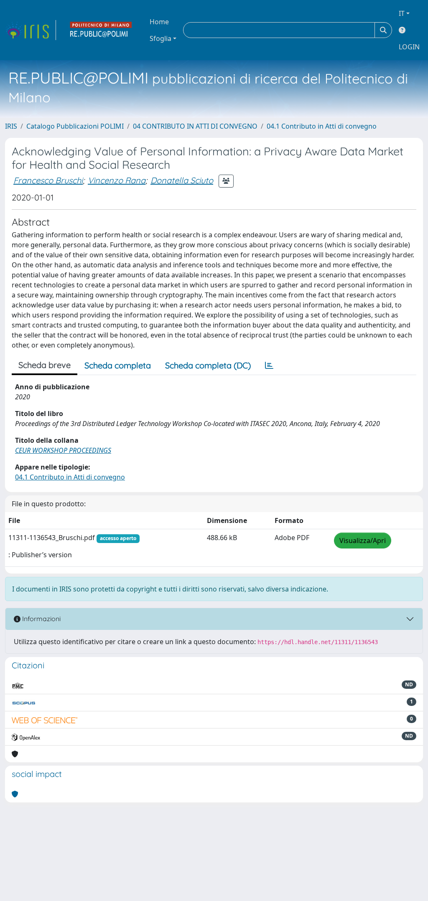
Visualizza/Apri (362, 540)
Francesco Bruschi (48, 180)
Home (159, 21)
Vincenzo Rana (116, 180)
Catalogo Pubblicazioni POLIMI (75, 126)
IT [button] (402, 13)
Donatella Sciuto (181, 180)
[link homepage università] (101, 30)
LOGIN (409, 46)
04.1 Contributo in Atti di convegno (322, 126)
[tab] (269, 365)
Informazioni (40, 618)
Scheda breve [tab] (44, 365)
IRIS (11, 126)
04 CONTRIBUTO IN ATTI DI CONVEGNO (195, 126)
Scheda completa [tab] (117, 365)
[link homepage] (30, 30)
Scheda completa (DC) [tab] (208, 365)
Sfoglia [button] (160, 38)
